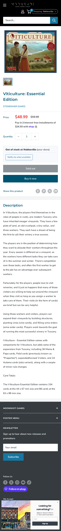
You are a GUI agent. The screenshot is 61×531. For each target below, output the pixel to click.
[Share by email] (55, 191)
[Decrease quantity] (18, 136)
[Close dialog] (57, 502)
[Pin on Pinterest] (44, 191)
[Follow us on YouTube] (23, 482)
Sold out (30, 168)
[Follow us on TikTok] (29, 482)
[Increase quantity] (35, 136)
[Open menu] (4, 5)
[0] (29, 12)
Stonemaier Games (14, 106)
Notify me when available (19, 157)
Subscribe (13, 457)
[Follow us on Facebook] (5, 482)
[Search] (54, 20)
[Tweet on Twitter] (50, 191)
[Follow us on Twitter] (11, 482)
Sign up (45, 524)
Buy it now (30, 178)
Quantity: (8, 136)
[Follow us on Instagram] (17, 482)
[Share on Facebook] (38, 191)
